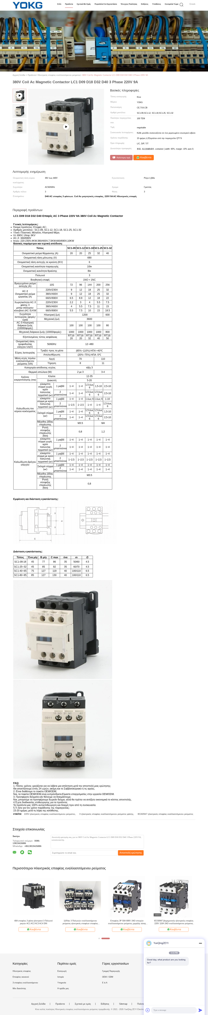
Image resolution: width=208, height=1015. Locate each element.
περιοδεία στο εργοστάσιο (106, 4)
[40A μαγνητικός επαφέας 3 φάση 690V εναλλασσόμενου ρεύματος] (33, 896)
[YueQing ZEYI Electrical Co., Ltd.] (27, 5)
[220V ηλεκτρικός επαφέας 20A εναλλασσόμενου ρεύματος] (127, 896)
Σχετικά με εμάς (84, 4)
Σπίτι (59, 4)
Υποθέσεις (156, 4)
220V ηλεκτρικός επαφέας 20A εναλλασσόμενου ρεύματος (127, 922)
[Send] (200, 1010)
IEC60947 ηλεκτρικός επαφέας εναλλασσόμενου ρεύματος (165, 814)
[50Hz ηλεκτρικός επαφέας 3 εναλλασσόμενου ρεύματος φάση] (80, 896)
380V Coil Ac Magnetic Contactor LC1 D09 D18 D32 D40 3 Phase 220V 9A (115, 75)
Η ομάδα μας (63, 988)
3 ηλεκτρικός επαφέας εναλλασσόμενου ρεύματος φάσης (106, 814)
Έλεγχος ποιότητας (129, 4)
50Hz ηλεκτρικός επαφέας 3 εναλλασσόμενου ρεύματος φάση (80, 922)
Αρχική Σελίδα (38, 1004)
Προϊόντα (69, 4)
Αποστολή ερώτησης (131, 852)
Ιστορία (60, 977)
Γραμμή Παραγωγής (111, 971)
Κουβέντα (145, 157)
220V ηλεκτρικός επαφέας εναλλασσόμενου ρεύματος (49, 814)
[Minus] (200, 943)
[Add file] (148, 1010)
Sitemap (123, 1004)
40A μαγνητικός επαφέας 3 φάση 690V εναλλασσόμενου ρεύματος (33, 922)
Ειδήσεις (144, 4)
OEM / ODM (107, 977)
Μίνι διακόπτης (19, 988)
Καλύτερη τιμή (123, 157)
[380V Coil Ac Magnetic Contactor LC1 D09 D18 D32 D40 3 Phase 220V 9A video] (66, 127)
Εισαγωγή (61, 971)
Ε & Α (104, 983)
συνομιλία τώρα (171, 4)
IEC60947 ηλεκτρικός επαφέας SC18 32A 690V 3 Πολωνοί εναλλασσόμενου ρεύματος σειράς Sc (173, 922)
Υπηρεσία (61, 983)
